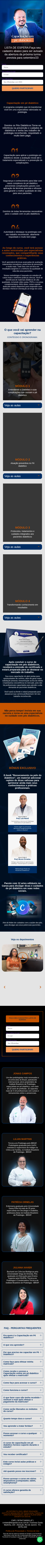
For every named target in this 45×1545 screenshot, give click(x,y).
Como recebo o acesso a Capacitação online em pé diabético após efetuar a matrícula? (21, 1373)
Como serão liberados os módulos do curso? (20, 1410)
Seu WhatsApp (7, 79)
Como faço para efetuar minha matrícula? (18, 1363)
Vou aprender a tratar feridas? (18, 1426)
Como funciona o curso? (15, 1390)
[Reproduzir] (22, 958)
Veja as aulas (12, 405)
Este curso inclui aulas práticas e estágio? (19, 1463)
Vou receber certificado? (15, 1454)
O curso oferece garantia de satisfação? (17, 1491)
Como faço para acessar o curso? (20, 1383)
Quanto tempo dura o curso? (17, 1418)
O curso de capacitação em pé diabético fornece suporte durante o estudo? (21, 1445)
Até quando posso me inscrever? (19, 1471)
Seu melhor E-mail (8, 71)
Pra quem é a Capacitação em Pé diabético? (19, 1336)
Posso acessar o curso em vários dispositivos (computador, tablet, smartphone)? (19, 1480)
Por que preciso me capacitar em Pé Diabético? (21, 1353)
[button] (22, 405)
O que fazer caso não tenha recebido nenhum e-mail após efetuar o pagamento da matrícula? (21, 1399)
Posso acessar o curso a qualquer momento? (20, 1434)
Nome (4, 64)
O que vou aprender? (13, 1345)
